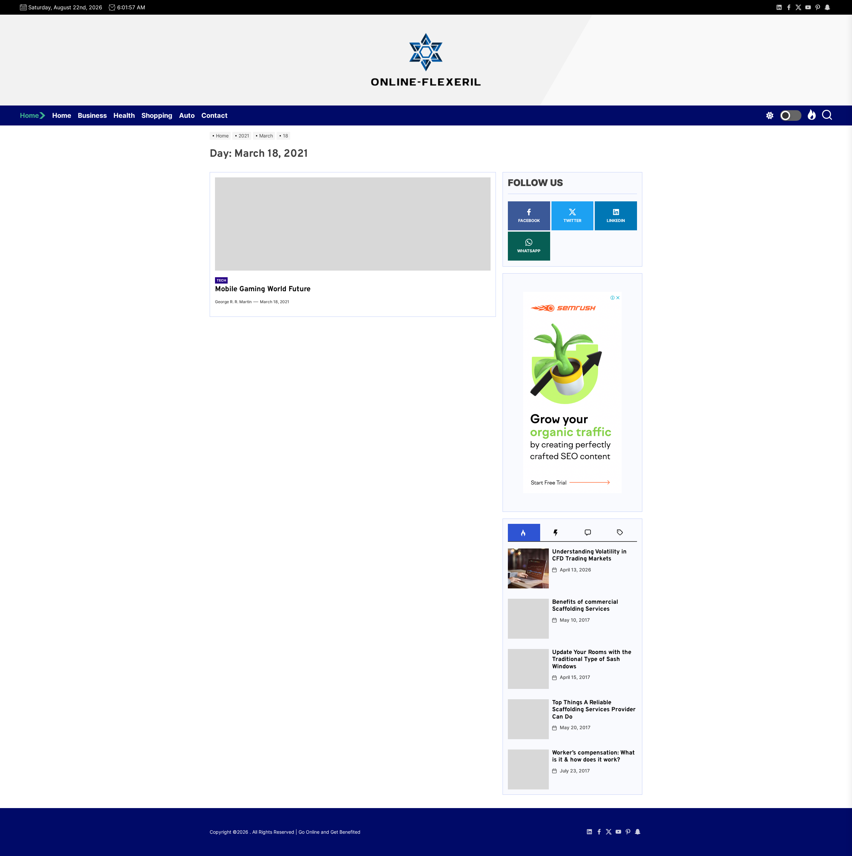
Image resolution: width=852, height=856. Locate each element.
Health (124, 115)
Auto (187, 115)
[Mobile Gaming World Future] (353, 224)
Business (92, 115)
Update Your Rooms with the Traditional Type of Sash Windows (591, 660)
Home (29, 115)
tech (221, 280)
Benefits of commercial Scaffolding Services (585, 605)
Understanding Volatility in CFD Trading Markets (589, 555)
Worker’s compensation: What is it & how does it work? (593, 756)
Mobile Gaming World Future (263, 289)
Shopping (156, 115)
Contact (214, 115)
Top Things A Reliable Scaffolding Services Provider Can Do (594, 710)
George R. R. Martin (233, 301)
